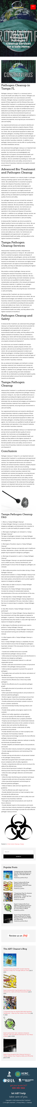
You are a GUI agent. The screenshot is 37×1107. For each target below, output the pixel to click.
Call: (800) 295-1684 (18, 14)
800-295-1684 (18, 1088)
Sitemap (29, 1102)
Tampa (22, 844)
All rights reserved (9, 1102)
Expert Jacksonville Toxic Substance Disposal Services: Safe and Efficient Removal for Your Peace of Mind (22, 906)
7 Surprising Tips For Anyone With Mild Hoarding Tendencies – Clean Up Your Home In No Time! (23, 895)
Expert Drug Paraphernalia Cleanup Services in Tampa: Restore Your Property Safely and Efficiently (22, 917)
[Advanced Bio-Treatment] (18, 8)
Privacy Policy (21, 1102)
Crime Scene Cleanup (13, 844)
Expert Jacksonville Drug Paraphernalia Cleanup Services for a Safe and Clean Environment (22, 884)
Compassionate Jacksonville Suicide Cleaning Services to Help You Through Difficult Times (22, 874)
